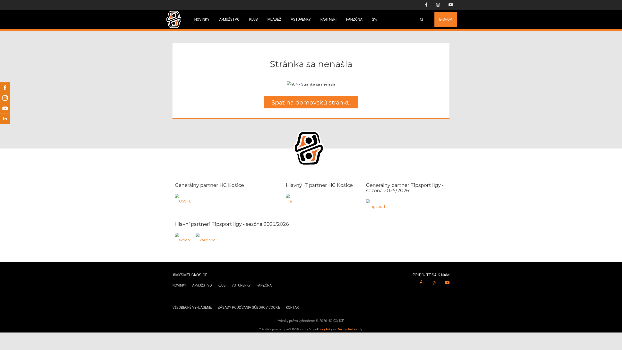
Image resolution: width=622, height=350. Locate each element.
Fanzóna (354, 17)
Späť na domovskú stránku (311, 102)
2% (374, 17)
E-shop (445, 17)
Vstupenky (301, 17)
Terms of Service (346, 329)
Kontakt (293, 307)
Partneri (328, 17)
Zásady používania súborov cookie (249, 307)
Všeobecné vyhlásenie (192, 307)
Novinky (201, 17)
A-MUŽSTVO (229, 17)
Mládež (274, 17)
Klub (253, 17)
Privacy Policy (324, 329)
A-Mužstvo (202, 285)
